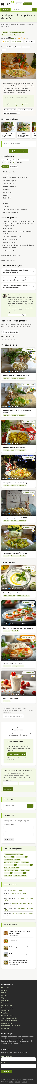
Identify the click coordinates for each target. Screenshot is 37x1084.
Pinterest (17, 47)
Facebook (24, 1081)
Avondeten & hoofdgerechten (17, 32)
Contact (3, 993)
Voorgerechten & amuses (23, 595)
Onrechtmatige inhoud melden (11, 1026)
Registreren (27, 4)
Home (10, 24)
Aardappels (5, 32)
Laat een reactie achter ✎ (11, 113)
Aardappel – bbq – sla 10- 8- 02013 (15, 518)
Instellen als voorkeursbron (13, 716)
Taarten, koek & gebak (18, 666)
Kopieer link (26, 46)
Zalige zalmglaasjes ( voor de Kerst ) (20, 947)
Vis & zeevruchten (10, 865)
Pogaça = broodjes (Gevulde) (13, 663)
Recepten (15, 24)
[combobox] (21, 9)
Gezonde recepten (20, 875)
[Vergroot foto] (3, 76)
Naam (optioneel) (7, 780)
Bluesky (11, 1081)
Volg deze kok (30, 41)
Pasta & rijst (24, 870)
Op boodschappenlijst (8, 160)
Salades (7, 875)
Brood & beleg (15, 631)
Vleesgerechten (21, 857)
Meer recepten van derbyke (17, 315)
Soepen (24, 862)
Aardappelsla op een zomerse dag (15, 483)
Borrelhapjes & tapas (25, 865)
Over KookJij (5, 987)
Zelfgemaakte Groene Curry (18, 954)
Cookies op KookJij (7, 1015)
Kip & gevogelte (20, 873)
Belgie (24, 105)
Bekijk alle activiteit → (11, 916)
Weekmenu (5, 1010)
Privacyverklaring (6, 1023)
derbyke (18, 295)
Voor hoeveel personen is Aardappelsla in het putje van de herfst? (17, 271)
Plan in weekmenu (23, 160)
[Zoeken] (34, 9)
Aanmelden (8, 789)
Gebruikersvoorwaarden (9, 1018)
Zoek (30, 806)
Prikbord (4, 990)
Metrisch (5, 166)
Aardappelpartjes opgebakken (14, 447)
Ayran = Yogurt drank (10, 698)
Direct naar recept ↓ (10, 110)
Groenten (8, 873)
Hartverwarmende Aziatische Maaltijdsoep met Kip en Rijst (18, 961)
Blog (2, 998)
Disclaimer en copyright (9, 1021)
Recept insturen (6, 1005)
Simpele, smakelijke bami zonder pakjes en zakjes (19, 932)
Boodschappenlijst (7, 1008)
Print (3, 50)
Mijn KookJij (5, 1000)
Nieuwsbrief (5, 1003)
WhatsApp (9, 47)
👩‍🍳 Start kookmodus (18, 151)
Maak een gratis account (17, 754)
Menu (7, 9)
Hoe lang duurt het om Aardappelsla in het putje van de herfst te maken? (16, 279)
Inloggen (19, 4)
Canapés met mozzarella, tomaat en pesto (18, 628)
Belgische (17, 105)
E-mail (20, 780)
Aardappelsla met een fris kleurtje (15, 553)
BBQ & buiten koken (7, 35)
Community (5, 1028)
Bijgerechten (17, 35)
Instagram (17, 1081)
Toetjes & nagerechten (9, 595)
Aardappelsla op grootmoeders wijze (16, 375)
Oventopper (13, 940)
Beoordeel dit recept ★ (25, 110)
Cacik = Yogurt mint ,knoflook (13, 593)
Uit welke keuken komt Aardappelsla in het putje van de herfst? (16, 287)
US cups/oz (13, 166)
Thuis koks (4, 1013)
